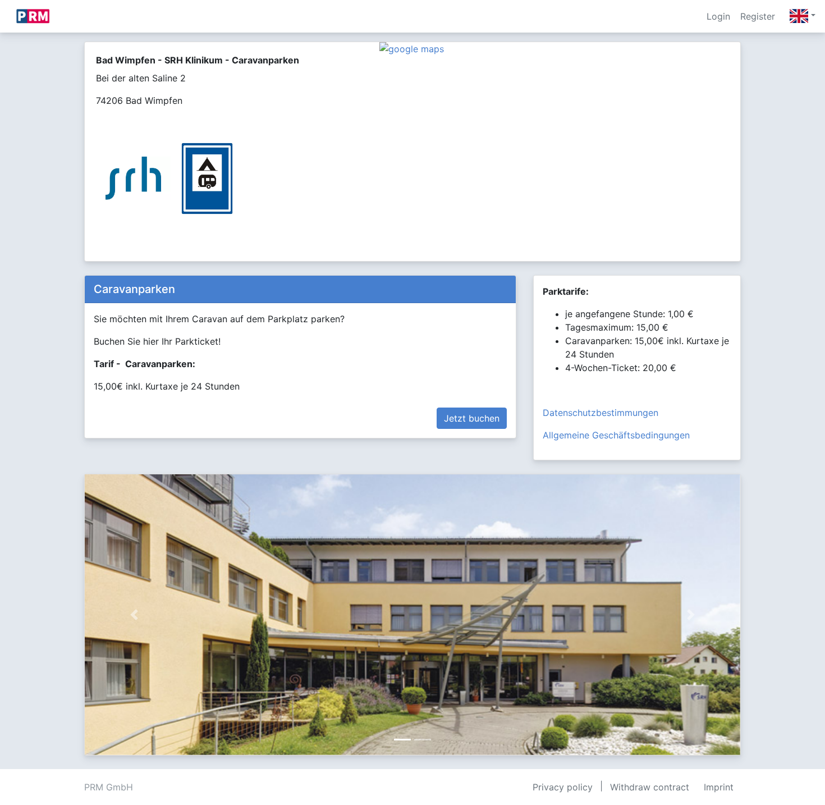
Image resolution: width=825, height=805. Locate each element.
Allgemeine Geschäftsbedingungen (616, 435)
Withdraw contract (649, 787)
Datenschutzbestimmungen (600, 412)
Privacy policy (563, 787)
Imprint (719, 787)
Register (757, 16)
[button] (134, 614)
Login (718, 16)
